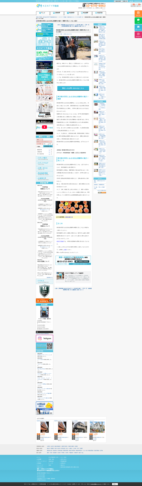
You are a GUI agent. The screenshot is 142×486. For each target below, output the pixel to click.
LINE (138, 22)
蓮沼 (80, 452)
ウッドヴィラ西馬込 (41, 384)
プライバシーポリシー (42, 461)
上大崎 (74, 448)
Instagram (138, 36)
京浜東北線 (60, 450)
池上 (67, 448)
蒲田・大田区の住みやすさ (66, 34)
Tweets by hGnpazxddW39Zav (42, 333)
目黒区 (76, 446)
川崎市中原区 (64, 446)
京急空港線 (96, 450)
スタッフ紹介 (63, 457)
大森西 (81, 448)
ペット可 (51, 463)
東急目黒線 (90, 450)
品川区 (44, 437)
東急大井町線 (72, 450)
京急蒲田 (55, 452)
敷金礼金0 (51, 461)
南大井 (59, 448)
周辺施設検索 (63, 461)
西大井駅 (95, 439)
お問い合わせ (63, 459)
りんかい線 (85, 450)
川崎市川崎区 (71, 446)
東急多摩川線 (79, 450)
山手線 (101, 450)
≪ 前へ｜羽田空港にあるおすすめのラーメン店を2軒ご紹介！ (70, 24)
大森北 (70, 448)
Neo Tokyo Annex (41, 368)
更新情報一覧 (50, 277)
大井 (82, 437)
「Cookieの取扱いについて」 (96, 484)
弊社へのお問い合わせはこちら (73, 88)
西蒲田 (52, 448)
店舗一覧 (62, 465)
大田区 (48, 446)
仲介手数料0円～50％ (53, 457)
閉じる (115, 484)
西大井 (99, 437)
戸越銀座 (71, 452)
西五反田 (47, 437)
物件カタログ (40, 467)
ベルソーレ (39, 364)
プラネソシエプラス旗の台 (43, 398)
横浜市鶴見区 (57, 446)
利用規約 (39, 463)
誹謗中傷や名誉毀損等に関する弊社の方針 (70, 467)
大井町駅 (77, 439)
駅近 (50, 465)
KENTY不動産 (60, 241)
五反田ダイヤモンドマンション (44, 354)
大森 (51, 452)
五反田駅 (42, 439)
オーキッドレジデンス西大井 (43, 388)
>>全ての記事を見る (101, 190)
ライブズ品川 (40, 359)
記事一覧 (87, 24)
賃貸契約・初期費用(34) (99, 184)
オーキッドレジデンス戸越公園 (44, 393)
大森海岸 (76, 452)
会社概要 (39, 459)
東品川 (48, 448)
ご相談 (65, 249)
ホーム (38, 457)
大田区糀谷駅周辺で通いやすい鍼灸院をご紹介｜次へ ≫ (73, 26)
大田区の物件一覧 (69, 217)
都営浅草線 (65, 450)
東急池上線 (49, 450)
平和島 (62, 452)
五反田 (59, 452)
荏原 (56, 448)
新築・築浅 (51, 459)
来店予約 (138, 15)
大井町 (66, 452)
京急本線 (55, 450)
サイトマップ (40, 465)
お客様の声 (63, 463)
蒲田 (48, 452)
